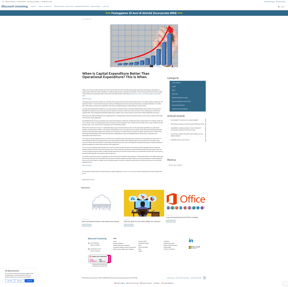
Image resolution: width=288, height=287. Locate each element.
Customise (9, 280)
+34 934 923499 (21, 1)
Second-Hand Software (178, 105)
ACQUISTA (33, 6)
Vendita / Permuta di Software (121, 245)
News (173, 90)
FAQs (139, 245)
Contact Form (126, 171)
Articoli (140, 251)
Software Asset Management (180, 109)
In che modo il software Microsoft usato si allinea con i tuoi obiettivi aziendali (187, 134)
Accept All (29, 280)
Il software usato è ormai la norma (180, 139)
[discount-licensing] (15, 6)
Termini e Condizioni (169, 249)
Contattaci (166, 241)
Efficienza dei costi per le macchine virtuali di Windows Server (187, 124)
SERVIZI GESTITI (48, 6)
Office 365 (175, 94)
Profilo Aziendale (143, 247)
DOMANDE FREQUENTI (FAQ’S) (82, 6)
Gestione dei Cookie (169, 243)
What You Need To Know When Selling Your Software (142, 221)
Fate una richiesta (10, 1)
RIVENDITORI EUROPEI (59, 6)
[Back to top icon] (204, 277)
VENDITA (41, 6)
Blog (139, 249)
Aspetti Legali (167, 247)
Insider (174, 86)
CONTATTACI (106, 6)
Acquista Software (118, 243)
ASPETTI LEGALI (69, 6)
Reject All (19, 280)
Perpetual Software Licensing (180, 97)
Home (114, 241)
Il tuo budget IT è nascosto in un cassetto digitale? (184, 120)
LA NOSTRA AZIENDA (95, 6)
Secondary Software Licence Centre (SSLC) (124, 247)
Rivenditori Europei (143, 243)
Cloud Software (176, 82)
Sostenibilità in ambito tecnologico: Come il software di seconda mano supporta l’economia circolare (186, 129)
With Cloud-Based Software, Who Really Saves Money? (100, 221)
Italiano (282, 6)
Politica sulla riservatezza (170, 245)
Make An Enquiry (86, 98)
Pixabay (92, 179)
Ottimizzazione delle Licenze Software (123, 249)
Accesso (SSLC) (281, 1)
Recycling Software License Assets (181, 101)
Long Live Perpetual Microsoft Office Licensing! (182, 217)
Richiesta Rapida (270, 1)
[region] (19, 276)
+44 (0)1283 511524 (46, 1)
